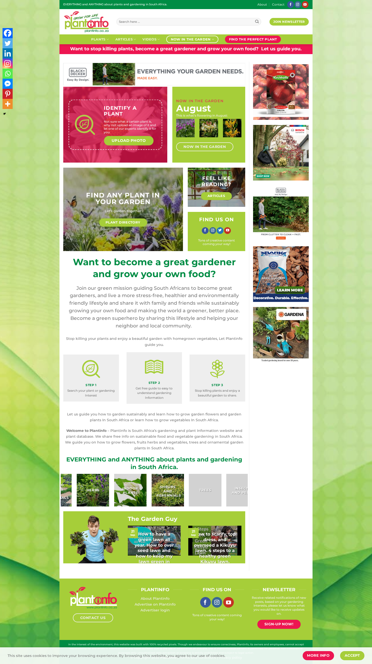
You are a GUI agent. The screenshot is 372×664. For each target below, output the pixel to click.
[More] (8, 104)
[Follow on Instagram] (298, 4)
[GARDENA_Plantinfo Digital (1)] (286, 334)
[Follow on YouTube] (305, 4)
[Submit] (257, 22)
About (262, 4)
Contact (278, 4)
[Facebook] (8, 33)
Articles (124, 39)
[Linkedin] (8, 53)
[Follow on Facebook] (290, 4)
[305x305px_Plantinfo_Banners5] (284, 152)
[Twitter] (8, 43)
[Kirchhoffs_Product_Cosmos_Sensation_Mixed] (284, 92)
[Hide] (5, 114)
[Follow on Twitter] (220, 230)
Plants (98, 39)
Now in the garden (191, 39)
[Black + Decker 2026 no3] (285, 213)
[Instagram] (8, 63)
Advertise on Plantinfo (155, 604)
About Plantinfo (155, 598)
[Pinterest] (8, 94)
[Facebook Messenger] (8, 84)
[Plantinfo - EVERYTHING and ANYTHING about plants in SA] (86, 21)
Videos (149, 39)
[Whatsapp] (8, 74)
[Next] (236, 132)
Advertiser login (155, 610)
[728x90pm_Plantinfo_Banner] (159, 74)
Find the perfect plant (253, 39)
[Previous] (181, 132)
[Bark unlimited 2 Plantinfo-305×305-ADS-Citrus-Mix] (286, 274)
